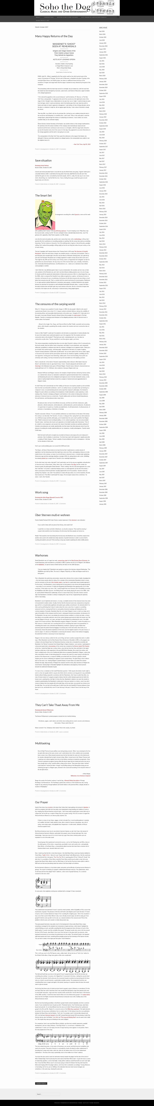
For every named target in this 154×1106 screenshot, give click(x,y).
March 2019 (102, 111)
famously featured (50, 1015)
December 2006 (103, 489)
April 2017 (101, 161)
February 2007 (103, 483)
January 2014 (102, 250)
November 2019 (103, 87)
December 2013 (103, 253)
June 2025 (102, 40)
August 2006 (102, 501)
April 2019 (101, 108)
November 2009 (103, 386)
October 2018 (102, 123)
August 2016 (102, 185)
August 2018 (102, 128)
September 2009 (103, 392)
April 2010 (101, 371)
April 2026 (101, 31)
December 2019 (103, 84)
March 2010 (102, 374)
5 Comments (62, 292)
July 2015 (101, 196)
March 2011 (102, 338)
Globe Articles (44, 184)
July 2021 (101, 61)
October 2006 (102, 495)
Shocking (37, 366)
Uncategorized (44, 149)
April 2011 (101, 335)
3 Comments (62, 149)
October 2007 (102, 459)
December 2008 (103, 418)
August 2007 (102, 465)
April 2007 (101, 477)
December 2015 (103, 194)
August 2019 (102, 96)
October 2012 (102, 282)
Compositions (49, 17)
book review (77, 315)
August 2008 (102, 430)
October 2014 (102, 223)
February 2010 (103, 377)
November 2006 (103, 492)
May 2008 (101, 439)
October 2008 (102, 424)
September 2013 (103, 261)
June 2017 (102, 155)
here (66, 582)
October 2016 (102, 179)
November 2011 (103, 315)
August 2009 (102, 394)
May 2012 (101, 297)
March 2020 (102, 75)
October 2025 (102, 37)
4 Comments (62, 1073)
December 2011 (103, 312)
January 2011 (102, 344)
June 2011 (102, 329)
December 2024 (103, 46)
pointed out (44, 458)
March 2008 (102, 445)
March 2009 (102, 409)
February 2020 (103, 78)
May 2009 (101, 403)
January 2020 (102, 81)
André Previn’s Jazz (42, 20)
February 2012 (103, 306)
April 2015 (101, 205)
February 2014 (103, 247)
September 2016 (103, 182)
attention (86, 807)
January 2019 (102, 117)
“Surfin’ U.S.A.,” (46, 855)
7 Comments (62, 481)
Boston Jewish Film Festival (81, 646)
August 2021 (102, 58)
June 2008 (102, 436)
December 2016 (103, 173)
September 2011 (103, 321)
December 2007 (103, 454)
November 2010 (103, 350)
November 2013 (103, 256)
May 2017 (101, 158)
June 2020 (102, 66)
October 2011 (102, 318)
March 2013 (102, 270)
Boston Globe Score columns (67, 17)
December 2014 (103, 217)
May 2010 (101, 368)
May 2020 (101, 69)
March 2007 (102, 480)
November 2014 (103, 220)
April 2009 (101, 406)
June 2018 (102, 134)
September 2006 (103, 498)
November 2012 (103, 279)
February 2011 (103, 341)
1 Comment (62, 184)
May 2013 (101, 264)
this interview (72, 520)
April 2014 (101, 241)
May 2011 (101, 332)
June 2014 (102, 235)
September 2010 (103, 356)
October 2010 (102, 353)
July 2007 (101, 468)
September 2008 (103, 427)
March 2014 (102, 244)
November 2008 (103, 421)
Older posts (41, 1083)
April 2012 (101, 300)
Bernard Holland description (72, 780)
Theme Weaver (94, 1102)
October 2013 (102, 259)
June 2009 (102, 400)
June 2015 (102, 199)
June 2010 (102, 365)
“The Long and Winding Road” (68, 1017)
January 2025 (102, 43)
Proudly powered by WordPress (65, 1102)
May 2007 (101, 474)
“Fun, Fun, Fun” (58, 857)
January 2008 (102, 451)
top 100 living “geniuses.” (60, 230)
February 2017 (103, 167)
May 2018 (101, 137)
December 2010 (103, 347)
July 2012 (101, 291)
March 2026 (102, 34)
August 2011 (102, 324)
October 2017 (102, 143)
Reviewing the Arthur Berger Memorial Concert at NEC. (49, 497)
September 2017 (103, 146)
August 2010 (102, 359)
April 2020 (101, 72)
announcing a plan (62, 560)
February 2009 (103, 412)
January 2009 (102, 415)
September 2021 (103, 55)
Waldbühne (41, 564)
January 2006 (102, 504)
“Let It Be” (55, 1017)
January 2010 (102, 380)
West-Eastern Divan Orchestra (79, 560)
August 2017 (102, 149)
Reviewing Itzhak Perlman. (42, 165)
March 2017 (102, 164)
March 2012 (102, 303)
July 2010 (101, 362)
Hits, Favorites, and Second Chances (93, 17)
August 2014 (102, 229)
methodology (77, 239)
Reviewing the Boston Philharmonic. (44, 710)
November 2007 (103, 457)
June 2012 (102, 294)
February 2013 (103, 273)
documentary (52, 646)
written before (86, 994)
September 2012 (103, 285)
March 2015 (102, 208)
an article (50, 807)
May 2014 (101, 238)
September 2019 (103, 93)
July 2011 (101, 327)
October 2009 (102, 389)
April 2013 (101, 267)
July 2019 (101, 99)
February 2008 (103, 448)
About (38, 17)
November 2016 (103, 176)
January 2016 (102, 191)
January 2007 (102, 486)
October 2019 (102, 90)
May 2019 (101, 105)
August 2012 (102, 288)
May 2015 (101, 202)
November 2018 (103, 120)
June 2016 (102, 188)
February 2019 (103, 114)
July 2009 (101, 397)
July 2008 (101, 433)
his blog (74, 464)
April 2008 (101, 442)
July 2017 (101, 152)
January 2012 (102, 309)
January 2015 (102, 214)
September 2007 (103, 462)
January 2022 (102, 52)
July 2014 (101, 232)
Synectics (77, 214)
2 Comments (62, 503)
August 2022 (102, 49)
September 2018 (103, 126)
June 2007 (102, 471)
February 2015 (103, 211)
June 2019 (102, 102)
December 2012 (103, 276)
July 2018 (101, 131)
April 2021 (101, 63)
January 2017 (102, 170)
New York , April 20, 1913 (82, 144)
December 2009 (103, 383)
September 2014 (103, 226)
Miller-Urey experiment (73, 1009)
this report (57, 582)
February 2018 (103, 140)
